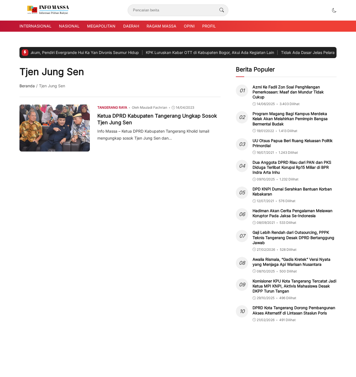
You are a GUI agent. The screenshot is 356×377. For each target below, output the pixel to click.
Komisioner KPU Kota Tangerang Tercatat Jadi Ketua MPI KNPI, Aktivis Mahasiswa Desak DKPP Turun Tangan (294, 286)
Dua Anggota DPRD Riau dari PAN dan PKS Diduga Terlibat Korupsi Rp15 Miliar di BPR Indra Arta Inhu (292, 167)
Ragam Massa (161, 26)
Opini (189, 26)
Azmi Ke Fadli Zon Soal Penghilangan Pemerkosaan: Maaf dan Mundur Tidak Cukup (288, 92)
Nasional (69, 26)
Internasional (35, 26)
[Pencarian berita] (222, 10)
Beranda (27, 85)
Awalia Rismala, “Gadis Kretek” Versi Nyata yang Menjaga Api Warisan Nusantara (291, 262)
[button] (334, 10)
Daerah (131, 26)
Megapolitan (101, 26)
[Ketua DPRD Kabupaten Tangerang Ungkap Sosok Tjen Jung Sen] (54, 147)
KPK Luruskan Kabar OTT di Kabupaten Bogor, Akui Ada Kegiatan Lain (178, 52)
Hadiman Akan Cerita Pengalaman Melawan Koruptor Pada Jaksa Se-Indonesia (292, 213)
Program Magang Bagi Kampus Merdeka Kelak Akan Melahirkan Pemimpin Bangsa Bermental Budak (290, 118)
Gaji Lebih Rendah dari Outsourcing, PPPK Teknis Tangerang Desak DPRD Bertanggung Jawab (293, 237)
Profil (209, 26)
